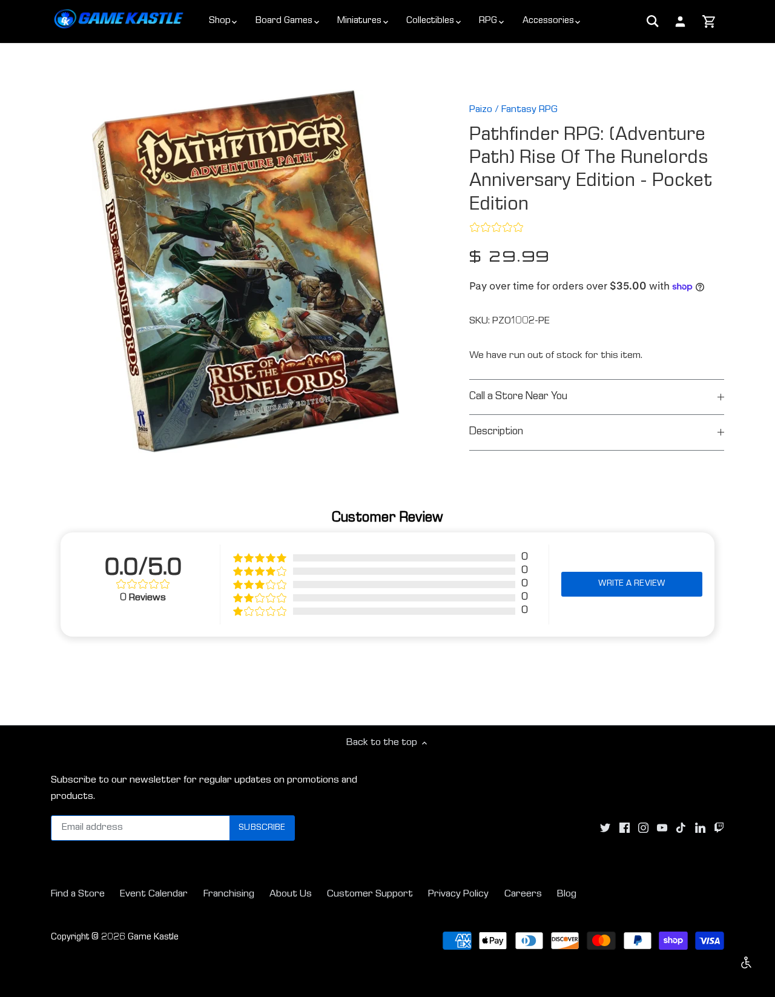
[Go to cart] (709, 22)
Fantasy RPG (529, 110)
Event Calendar (154, 894)
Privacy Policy (458, 894)
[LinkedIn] (700, 828)
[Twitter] (605, 828)
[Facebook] (624, 828)
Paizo (480, 110)
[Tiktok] (681, 828)
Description (496, 432)
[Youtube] (662, 828)
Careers (523, 894)
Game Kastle (153, 937)
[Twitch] (719, 828)
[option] (246, 271)
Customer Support (370, 894)
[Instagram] (643, 828)
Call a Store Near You (518, 397)
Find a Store (78, 894)
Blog (566, 894)
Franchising (228, 894)
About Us (290, 894)
